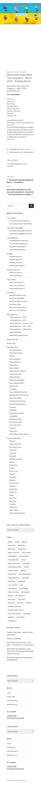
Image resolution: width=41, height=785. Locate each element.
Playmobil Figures (15, 362)
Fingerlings (12, 477)
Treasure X (12, 428)
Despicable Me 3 (13, 560)
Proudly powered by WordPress (17, 780)
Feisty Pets (13, 492)
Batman (24, 542)
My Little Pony (20, 596)
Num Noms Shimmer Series (18, 301)
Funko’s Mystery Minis (16, 383)
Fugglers (12, 474)
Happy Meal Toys (16, 152)
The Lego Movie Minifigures (18, 244)
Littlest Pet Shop (14, 377)
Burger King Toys (12, 339)
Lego (21, 585)
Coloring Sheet (24, 556)
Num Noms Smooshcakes (17, 310)
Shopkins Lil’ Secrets (16, 262)
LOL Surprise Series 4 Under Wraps (20, 224)
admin (23, 72)
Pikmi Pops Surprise (15, 353)
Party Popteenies (15, 359)
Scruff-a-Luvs (13, 471)
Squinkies (11, 617)
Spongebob (27, 614)
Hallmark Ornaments (16, 459)
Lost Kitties (13, 389)
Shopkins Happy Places (15, 610)
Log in (9, 693)
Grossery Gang (13, 570)
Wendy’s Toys (11, 343)
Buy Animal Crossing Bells (15, 718)
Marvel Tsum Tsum (15, 447)
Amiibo (10, 542)
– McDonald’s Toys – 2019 (17, 320)
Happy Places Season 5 (17, 288)
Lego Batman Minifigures (17, 247)
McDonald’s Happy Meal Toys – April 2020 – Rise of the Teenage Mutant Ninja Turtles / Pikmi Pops (20, 651)
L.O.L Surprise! (11, 218)
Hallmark (23, 570)
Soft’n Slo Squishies (15, 350)
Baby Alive (12, 501)
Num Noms (10, 292)
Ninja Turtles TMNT (15, 398)
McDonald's (29, 152)
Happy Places (11, 280)
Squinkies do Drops (15, 419)
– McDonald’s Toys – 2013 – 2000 (20, 326)
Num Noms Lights (15, 304)
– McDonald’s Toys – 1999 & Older (20, 329)
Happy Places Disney (16, 282)
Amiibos (12, 462)
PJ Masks (12, 486)
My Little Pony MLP (15, 422)
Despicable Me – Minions (17, 371)
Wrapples (12, 480)
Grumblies (12, 504)
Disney (23, 560)
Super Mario (21, 617)
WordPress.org (12, 704)
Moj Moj (11, 356)
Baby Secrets (13, 386)
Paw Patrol (12, 498)
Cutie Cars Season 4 (15, 272)
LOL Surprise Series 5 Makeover (19, 221)
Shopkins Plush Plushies (17, 265)
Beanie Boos (13, 465)
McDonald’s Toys (12, 314)
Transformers (13, 365)
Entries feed (11, 697)
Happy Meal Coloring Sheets (18, 335)
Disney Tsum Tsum (15, 444)
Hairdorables (13, 416)
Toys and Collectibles (14, 438)
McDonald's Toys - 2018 (19, 149)
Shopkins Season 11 (15, 256)
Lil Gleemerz (13, 507)
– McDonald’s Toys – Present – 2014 (21, 323)
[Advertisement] (20, 46)
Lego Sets (12, 453)
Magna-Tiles (13, 489)
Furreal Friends (14, 483)
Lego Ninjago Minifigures (17, 249)
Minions (10, 596)
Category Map (11, 715)
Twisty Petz (13, 431)
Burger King (22, 549)
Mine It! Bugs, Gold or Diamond (19, 434)
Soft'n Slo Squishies (14, 614)
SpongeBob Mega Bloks (17, 404)
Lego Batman (12, 588)
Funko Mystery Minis (14, 567)
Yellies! (11, 495)
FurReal (11, 468)
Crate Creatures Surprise (17, 513)
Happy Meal (12, 574)
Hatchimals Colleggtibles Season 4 (20, 234)
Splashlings (13, 410)
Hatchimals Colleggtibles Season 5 (20, 231)
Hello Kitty (11, 581)
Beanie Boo (12, 545)
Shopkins (10, 254)
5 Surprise (12, 407)
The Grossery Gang (15, 374)
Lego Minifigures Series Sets (18, 240)
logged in (18, 164)
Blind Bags (21, 545)
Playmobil (12, 456)
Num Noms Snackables (16, 298)
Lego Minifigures (12, 238)
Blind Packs (12, 549)
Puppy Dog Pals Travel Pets (18, 392)
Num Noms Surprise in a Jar (18, 307)
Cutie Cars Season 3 (15, 275)
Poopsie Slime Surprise (16, 413)
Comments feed (12, 700)
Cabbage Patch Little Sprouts (19, 395)
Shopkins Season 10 (15, 259)
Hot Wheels (21, 581)
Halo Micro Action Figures (17, 401)
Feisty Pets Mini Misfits (17, 380)
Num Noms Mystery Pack (17, 295)
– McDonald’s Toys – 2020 (17, 317)
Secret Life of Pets (15, 425)
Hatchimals (13, 450)
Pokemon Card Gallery (14, 639)
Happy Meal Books (15, 332)
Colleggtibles (12, 556)
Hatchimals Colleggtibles (15, 228)
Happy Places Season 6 (17, 285)
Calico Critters (13, 510)
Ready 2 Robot (14, 368)
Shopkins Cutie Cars (13, 270)
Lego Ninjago (23, 588)
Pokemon (12, 441)
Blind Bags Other (12, 347)
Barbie (17, 542)
